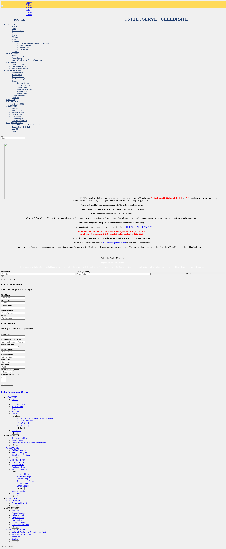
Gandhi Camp (22, 87)
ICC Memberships (18, 56)
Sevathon (15, 108)
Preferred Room (7, 344)
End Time (5, 364)
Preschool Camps (23, 85)
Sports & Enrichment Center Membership (27, 60)
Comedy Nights (17, 119)
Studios (14, 131)
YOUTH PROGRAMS (14, 70)
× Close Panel (7, 547)
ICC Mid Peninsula (24, 45)
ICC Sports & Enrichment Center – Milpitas (33, 43)
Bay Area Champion (19, 79)
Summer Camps (23, 83)
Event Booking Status (10, 370)
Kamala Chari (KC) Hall (21, 127)
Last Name (5, 300)
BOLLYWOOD (12, 102)
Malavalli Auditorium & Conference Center (28, 125)
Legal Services (17, 114)
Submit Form (7, 384)
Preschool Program (19, 66)
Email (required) (84, 271)
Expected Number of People (12, 339)
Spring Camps (22, 93)
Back (21, 428)
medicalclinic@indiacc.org (114, 243)
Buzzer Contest (17, 73)
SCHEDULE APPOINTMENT (138, 227)
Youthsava (15, 98)
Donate (14, 35)
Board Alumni (17, 33)
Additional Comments (10, 374)
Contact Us (15, 52)
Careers (14, 39)
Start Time (5, 359)
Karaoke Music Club (19, 121)
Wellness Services (18, 112)
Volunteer (15, 37)
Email (3, 315)
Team (14, 29)
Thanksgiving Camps (24, 89)
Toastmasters (16, 116)
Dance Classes (17, 75)
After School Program (20, 68)
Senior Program (18, 110)
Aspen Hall (16, 129)
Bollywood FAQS (18, 104)
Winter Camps (22, 91)
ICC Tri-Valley (22, 50)
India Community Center (14, 392)
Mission (14, 27)
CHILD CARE (11, 62)
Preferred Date (7, 349)
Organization (6, 305)
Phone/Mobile (7, 310)
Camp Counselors (18, 96)
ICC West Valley (23, 47)
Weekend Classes (18, 77)
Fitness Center (17, 58)
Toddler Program (18, 64)
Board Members (18, 31)
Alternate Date (7, 354)
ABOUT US (10, 24)
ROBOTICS (10, 100)
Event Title (5, 334)
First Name (6, 271)
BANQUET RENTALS (14, 123)
